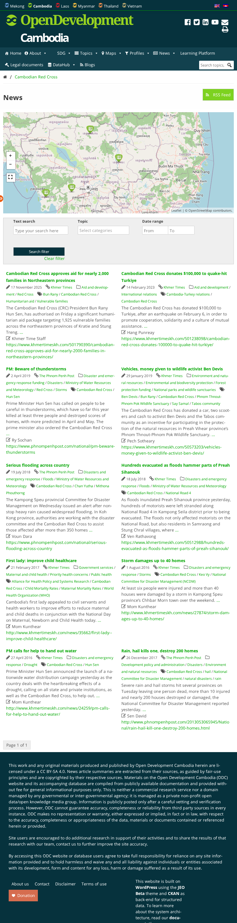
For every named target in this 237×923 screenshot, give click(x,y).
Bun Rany (50, 294)
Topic (83, 221)
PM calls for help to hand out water (41, 651)
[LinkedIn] (206, 23)
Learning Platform (197, 53)
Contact (42, 884)
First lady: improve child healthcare (41, 560)
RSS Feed (221, 94)
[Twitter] (197, 23)
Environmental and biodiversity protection (179, 382)
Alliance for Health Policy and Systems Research (50, 581)
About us (20, 884)
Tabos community (206, 403)
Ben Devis (129, 396)
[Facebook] (188, 23)
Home (15, 53)
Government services (96, 567)
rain (218, 678)
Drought (30, 664)
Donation (26, 895)
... (21, 332)
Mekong (17, 6)
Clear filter (54, 258)
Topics (86, 53)
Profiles (137, 53)
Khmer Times (61, 287)
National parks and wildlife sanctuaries (185, 389)
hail (208, 671)
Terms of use (94, 884)
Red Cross (25, 294)
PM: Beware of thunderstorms (36, 369)
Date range (152, 221)
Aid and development (211, 287)
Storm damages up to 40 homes (153, 560)
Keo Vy (204, 574)
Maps (110, 53)
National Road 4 (178, 492)
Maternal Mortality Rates (81, 588)
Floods (48, 479)
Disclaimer (65, 884)
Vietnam (134, 6)
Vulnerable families (52, 301)
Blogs (90, 64)
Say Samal (180, 403)
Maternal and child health (26, 574)
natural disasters (198, 678)
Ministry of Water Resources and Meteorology (189, 485)
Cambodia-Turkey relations (188, 294)
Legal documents (26, 64)
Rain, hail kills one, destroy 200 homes (159, 651)
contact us (66, 844)
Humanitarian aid (20, 301)
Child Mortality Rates (41, 588)
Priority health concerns (69, 574)
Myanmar (86, 6)
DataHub (61, 64)
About (35, 53)
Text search (24, 221)
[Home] (5, 77)
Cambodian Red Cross (36, 77)
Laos (65, 6)
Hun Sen (13, 396)
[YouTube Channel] (215, 23)
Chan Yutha (84, 485)
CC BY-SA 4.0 (52, 771)
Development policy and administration (152, 664)
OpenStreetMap (200, 210)
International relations (139, 294)
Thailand (111, 6)
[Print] (225, 30)
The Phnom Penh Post (56, 375)
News (164, 53)
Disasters (55, 382)
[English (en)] (217, 6)
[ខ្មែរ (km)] (225, 6)
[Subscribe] (224, 23)
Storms (61, 389)
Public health (101, 574)
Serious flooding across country (37, 465)
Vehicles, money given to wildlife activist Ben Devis (172, 369)
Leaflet (176, 210)
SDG (61, 53)
